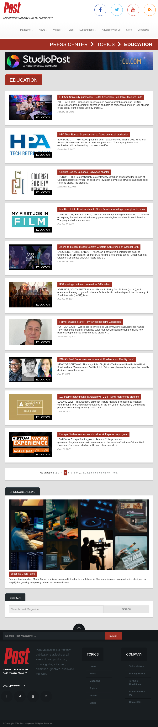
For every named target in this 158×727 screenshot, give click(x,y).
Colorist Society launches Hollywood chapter (84, 171)
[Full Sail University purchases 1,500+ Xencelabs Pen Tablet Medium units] (30, 107)
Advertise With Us (111, 30)
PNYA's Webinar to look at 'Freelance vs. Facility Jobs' (96, 359)
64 (96, 472)
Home (93, 666)
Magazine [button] (25, 30)
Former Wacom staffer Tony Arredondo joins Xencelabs (90, 321)
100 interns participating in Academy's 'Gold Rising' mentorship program (99, 396)
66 (104, 472)
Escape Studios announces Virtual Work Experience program (93, 434)
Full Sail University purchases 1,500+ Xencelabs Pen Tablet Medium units (100, 97)
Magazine (95, 681)
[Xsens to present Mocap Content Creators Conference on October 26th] (30, 257)
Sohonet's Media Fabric (23, 574)
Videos (93, 695)
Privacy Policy (137, 673)
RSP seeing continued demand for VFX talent (84, 284)
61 (84, 472)
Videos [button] (57, 30)
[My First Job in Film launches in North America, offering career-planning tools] (30, 220)
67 (108, 472)
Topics (106, 44)
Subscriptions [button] (86, 30)
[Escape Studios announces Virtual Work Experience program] (30, 445)
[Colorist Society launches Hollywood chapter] (30, 182)
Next (115, 472)
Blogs (93, 703)
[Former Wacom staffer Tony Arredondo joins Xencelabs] (30, 332)
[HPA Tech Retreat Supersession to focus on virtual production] (30, 145)
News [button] (42, 30)
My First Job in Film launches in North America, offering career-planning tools (102, 209)
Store (129, 30)
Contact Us (143, 30)
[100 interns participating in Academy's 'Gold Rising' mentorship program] (30, 407)
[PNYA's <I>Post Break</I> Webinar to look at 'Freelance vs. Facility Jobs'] (30, 370)
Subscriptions (136, 666)
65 (100, 472)
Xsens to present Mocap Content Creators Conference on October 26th (99, 246)
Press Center (69, 44)
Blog (71, 30)
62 (88, 472)
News (93, 673)
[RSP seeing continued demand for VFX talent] (30, 295)
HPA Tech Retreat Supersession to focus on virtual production (93, 134)
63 (92, 472)
